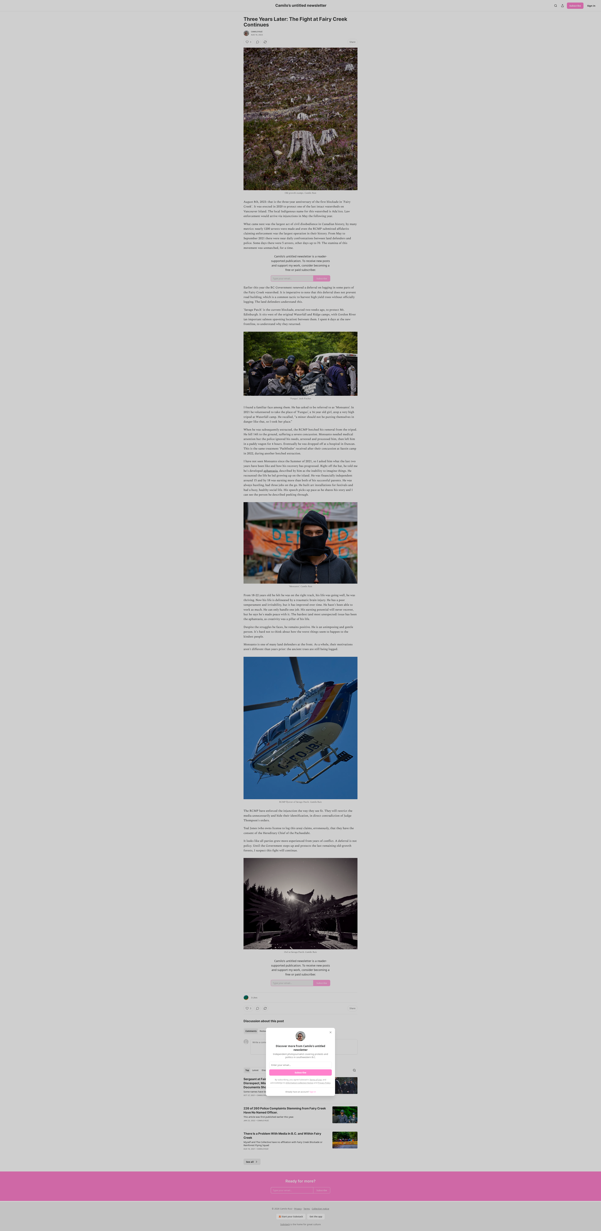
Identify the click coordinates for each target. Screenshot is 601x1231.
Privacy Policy (324, 1082)
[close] (330, 1032)
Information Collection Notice (299, 1082)
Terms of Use (316, 1079)
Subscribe (300, 1072)
